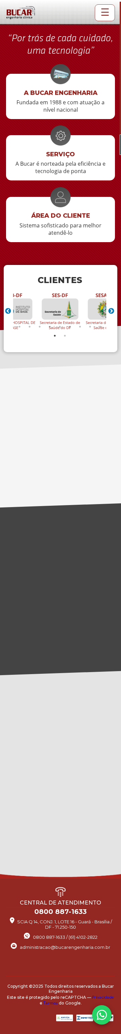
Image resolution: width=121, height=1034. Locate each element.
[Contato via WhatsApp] (102, 1015)
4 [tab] (49, 326)
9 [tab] (100, 326)
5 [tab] (59, 326)
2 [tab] (29, 326)
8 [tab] (90, 326)
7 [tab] (80, 326)
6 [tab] (70, 326)
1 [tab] (19, 326)
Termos (50, 1003)
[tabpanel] (60, 311)
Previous (8, 311)
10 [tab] (54, 335)
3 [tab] (39, 326)
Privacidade (103, 997)
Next (111, 311)
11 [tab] (65, 335)
